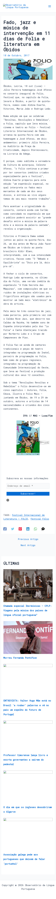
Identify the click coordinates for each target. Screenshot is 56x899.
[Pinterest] (20, 528)
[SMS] (43, 528)
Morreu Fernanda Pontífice (20, 657)
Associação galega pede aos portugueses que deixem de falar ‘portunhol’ (24, 859)
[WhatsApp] (35, 528)
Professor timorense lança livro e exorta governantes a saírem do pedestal (25, 760)
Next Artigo (28, 545)
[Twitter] (12, 528)
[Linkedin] (27, 528)
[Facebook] (5, 528)
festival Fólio (39, 518)
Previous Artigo (28, 539)
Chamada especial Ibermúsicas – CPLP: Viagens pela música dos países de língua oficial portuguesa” (27, 610)
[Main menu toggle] (49, 6)
